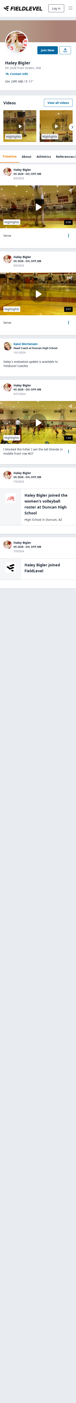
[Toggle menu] (70, 8)
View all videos (58, 103)
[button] (69, 236)
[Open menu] (69, 236)
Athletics (44, 156)
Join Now (47, 50)
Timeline (10, 156)
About (26, 156)
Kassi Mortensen (26, 344)
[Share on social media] (65, 50)
